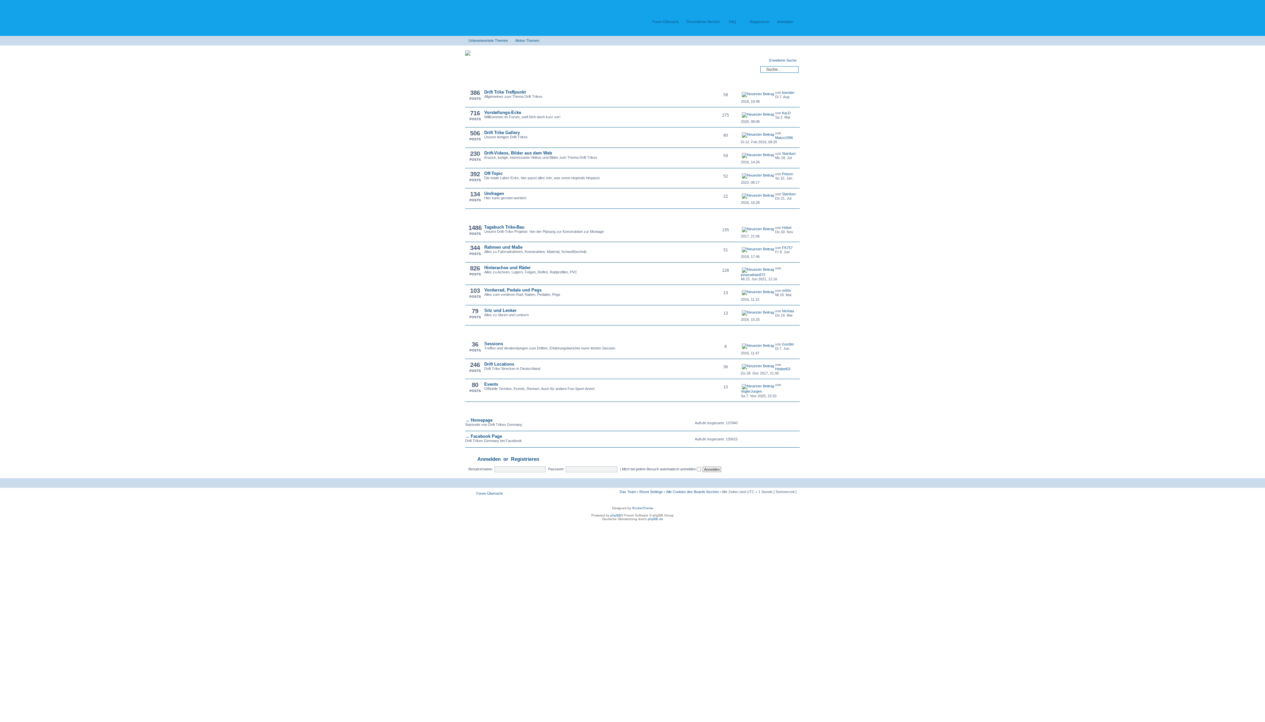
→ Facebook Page (483, 436)
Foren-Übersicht (665, 22)
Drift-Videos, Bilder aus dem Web (518, 153)
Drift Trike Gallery (502, 132)
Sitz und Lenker (500, 310)
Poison (787, 174)
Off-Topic (493, 173)
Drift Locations (499, 364)
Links (473, 409)
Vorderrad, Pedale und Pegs (513, 290)
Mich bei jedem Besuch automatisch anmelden (659, 469)
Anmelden (785, 22)
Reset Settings (651, 492)
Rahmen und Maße (503, 247)
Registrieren (759, 22)
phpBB (615, 515)
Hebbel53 (782, 369)
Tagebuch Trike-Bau (504, 227)
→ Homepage (478, 420)
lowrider (788, 93)
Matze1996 (784, 138)
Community (479, 81)
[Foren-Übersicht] (497, 16)
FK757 (787, 248)
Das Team (628, 492)
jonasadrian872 (753, 275)
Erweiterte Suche (783, 60)
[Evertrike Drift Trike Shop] (469, 54)
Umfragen (494, 193)
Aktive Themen (527, 40)
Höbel (786, 228)
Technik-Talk (480, 216)
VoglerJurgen (751, 391)
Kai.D (786, 113)
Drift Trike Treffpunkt (505, 92)
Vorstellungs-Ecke (502, 112)
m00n (786, 290)
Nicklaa (788, 311)
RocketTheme (642, 508)
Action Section (482, 333)
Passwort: (556, 469)
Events (491, 384)
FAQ (732, 22)
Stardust (789, 153)
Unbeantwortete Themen (488, 40)
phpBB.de (655, 519)
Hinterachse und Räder (507, 267)
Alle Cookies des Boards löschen (692, 492)
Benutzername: (480, 469)
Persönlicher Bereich (703, 22)
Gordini (788, 344)
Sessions (493, 343)
